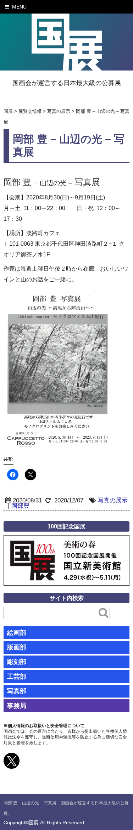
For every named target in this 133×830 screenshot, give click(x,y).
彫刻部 (16, 661)
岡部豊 (20, 505)
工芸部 (16, 676)
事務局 (16, 705)
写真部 (16, 691)
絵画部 (16, 632)
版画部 (16, 647)
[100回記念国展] (66, 540)
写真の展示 (113, 500)
